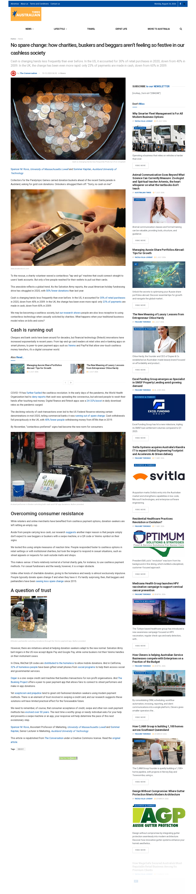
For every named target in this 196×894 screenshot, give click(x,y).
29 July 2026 (161, 121)
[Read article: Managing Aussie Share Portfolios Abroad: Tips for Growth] (17, 369)
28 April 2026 (159, 594)
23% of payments (112, 301)
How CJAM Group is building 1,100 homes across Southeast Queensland (157, 728)
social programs (86, 667)
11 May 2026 (159, 458)
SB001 (21, 749)
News (29, 29)
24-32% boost (94, 400)
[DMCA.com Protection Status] (68, 758)
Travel (91, 29)
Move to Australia (159, 29)
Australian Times (143, 193)
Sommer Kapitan (82, 169)
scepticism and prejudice (28, 693)
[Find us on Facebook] (180, 4)
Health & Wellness (145, 601)
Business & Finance (145, 329)
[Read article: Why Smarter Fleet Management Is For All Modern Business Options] (158, 138)
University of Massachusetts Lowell (49, 169)
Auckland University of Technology (69, 731)
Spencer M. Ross (20, 169)
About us (24, 4)
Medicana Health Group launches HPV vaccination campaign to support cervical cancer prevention (157, 587)
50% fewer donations (57, 290)
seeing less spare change (50, 581)
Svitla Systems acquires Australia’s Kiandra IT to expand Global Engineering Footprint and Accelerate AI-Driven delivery (158, 451)
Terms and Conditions (39, 4)
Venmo (72, 345)
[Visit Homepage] (26, 14)
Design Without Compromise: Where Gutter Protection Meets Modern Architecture (158, 792)
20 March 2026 (162, 799)
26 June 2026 (159, 390)
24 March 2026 (160, 734)
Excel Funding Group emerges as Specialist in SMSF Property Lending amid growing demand (158, 382)
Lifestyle (59, 29)
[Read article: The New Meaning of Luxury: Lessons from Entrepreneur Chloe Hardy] (77, 369)
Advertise (15, 4)
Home (13, 39)
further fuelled (34, 392)
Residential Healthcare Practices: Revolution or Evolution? (152, 520)
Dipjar (14, 678)
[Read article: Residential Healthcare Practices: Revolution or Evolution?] (158, 543)
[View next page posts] (71, 382)
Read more (142, 165)
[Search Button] (181, 29)
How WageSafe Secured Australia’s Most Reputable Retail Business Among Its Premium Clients (157, 863)
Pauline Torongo (143, 322)
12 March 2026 (162, 870)
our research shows (70, 312)
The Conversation (28, 73)
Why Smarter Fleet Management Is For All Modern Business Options (157, 115)
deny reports (39, 396)
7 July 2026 (159, 193)
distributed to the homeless (59, 663)
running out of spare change (90, 415)
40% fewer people (55, 419)
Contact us (55, 4)
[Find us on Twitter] (184, 4)
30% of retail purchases (112, 297)
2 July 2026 (33, 372)
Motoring (140, 128)
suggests (71, 532)
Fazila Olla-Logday (144, 121)
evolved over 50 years (37, 712)
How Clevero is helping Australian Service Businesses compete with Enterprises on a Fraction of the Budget (157, 658)
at (136, 264)
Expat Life (121, 29)
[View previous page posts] (65, 382)
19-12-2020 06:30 (49, 73)
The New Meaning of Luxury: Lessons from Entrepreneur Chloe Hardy (158, 316)
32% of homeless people (24, 667)
